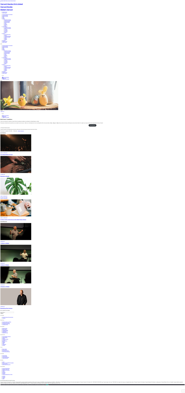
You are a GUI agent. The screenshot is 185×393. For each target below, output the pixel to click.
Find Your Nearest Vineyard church (7, 317)
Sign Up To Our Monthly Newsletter (8, 362)
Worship (3, 18)
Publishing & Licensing (5, 370)
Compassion (4, 344)
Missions (3, 341)
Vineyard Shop (4, 355)
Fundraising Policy (5, 330)
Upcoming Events (5, 324)
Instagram (3, 372)
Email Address (2, 312)
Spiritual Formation (5, 339)
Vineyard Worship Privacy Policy (7, 374)
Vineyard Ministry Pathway (6, 336)
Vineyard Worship (6, 7)
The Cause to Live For (5, 322)
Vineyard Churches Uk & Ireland (7, 14)
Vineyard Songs (4, 356)
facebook (3, 376)
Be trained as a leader (5, 350)
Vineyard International (5, 357)
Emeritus (3, 345)
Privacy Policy (4, 329)
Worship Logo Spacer (7, 20)
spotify (3, 378)
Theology (5, 38)
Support (5, 39)
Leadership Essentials (7, 36)
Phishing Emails (4, 328)
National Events (4, 41)
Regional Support (7, 22)
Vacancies (3, 318)
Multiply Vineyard (6, 9)
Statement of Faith (5, 332)
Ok (47, 384)
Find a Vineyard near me (6, 351)
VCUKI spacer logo (7, 34)
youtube (3, 377)
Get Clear (5, 29)
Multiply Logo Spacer (7, 28)
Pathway (3, 33)
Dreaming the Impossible (6, 323)
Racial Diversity (4, 340)
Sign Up (2, 313)
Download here (92, 125)
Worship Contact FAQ (5, 369)
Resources (5, 31)
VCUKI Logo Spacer (7, 19)
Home (3, 17)
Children (3, 342)
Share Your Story (5, 363)
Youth (3, 343)
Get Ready (6, 30)
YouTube (3, 373)
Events (5, 23)
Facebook (3, 371)
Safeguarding (4, 331)
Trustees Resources (5, 358)
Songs (5, 25)
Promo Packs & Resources (6, 364)
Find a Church (4, 12)
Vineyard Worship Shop (6, 368)
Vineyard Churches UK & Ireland (11, 4)
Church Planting (4, 26)
